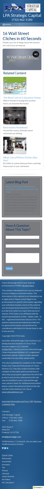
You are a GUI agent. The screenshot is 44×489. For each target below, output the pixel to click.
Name (8, 234)
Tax (3, 467)
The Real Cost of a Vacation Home (22, 97)
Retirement (6, 458)
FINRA (5, 349)
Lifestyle (5, 473)
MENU (8, 24)
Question (9, 251)
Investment (6, 461)
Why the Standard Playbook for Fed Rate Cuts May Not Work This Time (22, 189)
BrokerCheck (28, 285)
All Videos (6, 479)
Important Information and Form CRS (17, 401)
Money (5, 470)
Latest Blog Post (17, 182)
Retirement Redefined (15, 127)
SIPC (10, 349)
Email (8, 242)
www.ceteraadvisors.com (12, 392)
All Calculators (8, 482)
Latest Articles (8, 476)
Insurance (6, 464)
